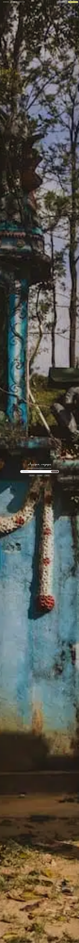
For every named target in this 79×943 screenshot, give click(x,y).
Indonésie (40, 475)
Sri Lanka (32, 475)
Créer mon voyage (73, 1)
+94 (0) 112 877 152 (61, 1)
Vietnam (47, 475)
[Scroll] (39, 938)
